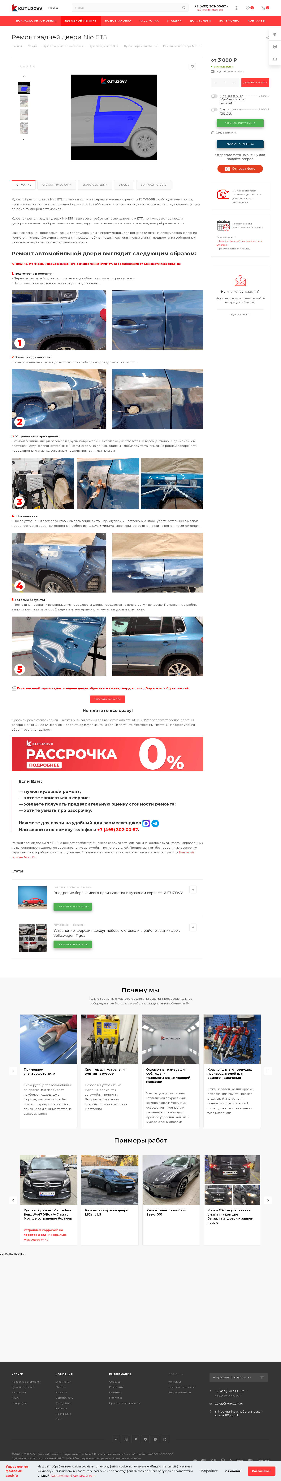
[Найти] (183, 8)
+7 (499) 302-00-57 (210, 6)
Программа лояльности (124, 1403)
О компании (63, 1381)
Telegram (136, 1439)
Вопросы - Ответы (154, 184)
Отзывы (124, 184)
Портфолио (63, 1413)
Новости (61, 1392)
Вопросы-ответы (179, 1392)
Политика (115, 1397)
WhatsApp (145, 1439)
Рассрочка (19, 1392)
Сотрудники (63, 1403)
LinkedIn (165, 1439)
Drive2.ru (126, 1439)
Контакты (174, 1381)
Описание (23, 184)
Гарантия (115, 1392)
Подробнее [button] (208, 1471)
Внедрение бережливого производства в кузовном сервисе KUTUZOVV (118, 893)
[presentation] (24, 76)
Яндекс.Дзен (155, 1439)
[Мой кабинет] (236, 8)
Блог (59, 1419)
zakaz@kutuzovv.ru (229, 1403)
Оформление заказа (181, 1387)
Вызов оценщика (95, 184)
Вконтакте (116, 1439)
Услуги (17, 1374)
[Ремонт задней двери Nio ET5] (114, 117)
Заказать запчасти (107, 699)
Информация (120, 1374)
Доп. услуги (19, 1403)
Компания (64, 1374)
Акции (15, 1397)
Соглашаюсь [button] (261, 1471)
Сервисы (115, 1381)
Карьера (61, 1408)
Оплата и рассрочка (56, 184)
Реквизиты (116, 1387)
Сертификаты (65, 1397)
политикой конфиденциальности (72, 1475)
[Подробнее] (193, 889)
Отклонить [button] (233, 1471)
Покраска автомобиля (26, 1381)
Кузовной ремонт (23, 1387)
